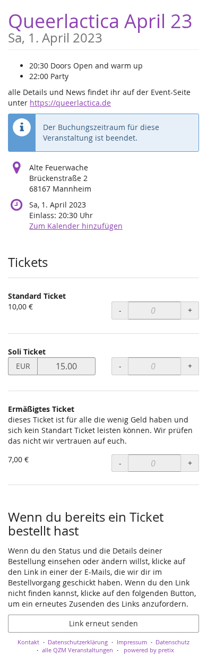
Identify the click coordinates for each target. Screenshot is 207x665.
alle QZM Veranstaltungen (77, 650)
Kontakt (28, 642)
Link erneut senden (103, 623)
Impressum (132, 642)
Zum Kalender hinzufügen (76, 226)
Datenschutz (172, 642)
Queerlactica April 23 (100, 26)
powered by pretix (149, 650)
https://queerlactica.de (70, 103)
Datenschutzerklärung (78, 642)
